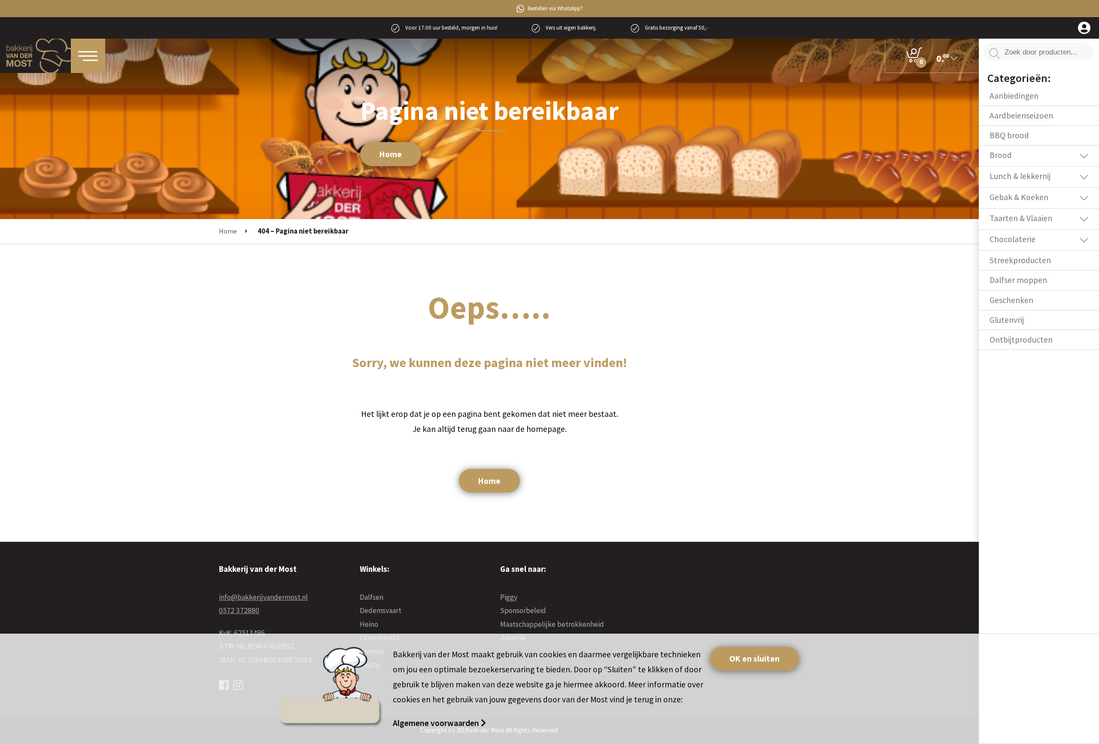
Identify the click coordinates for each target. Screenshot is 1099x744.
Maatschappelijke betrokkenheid (552, 624)
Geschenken (1011, 300)
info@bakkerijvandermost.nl (263, 597)
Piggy (508, 597)
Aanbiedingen (1014, 96)
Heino (369, 624)
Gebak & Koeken (1019, 197)
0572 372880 (239, 610)
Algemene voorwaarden (437, 723)
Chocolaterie (1012, 239)
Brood (1001, 155)
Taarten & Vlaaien (1021, 218)
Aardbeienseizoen (1021, 115)
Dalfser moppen (1018, 280)
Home (390, 154)
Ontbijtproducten (1021, 339)
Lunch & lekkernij (1020, 176)
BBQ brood (1009, 135)
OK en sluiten (754, 658)
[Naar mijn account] (1084, 28)
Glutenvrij (1007, 320)
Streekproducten (1020, 260)
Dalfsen (371, 597)
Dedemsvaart (380, 610)
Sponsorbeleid (523, 610)
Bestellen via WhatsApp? (555, 8)
